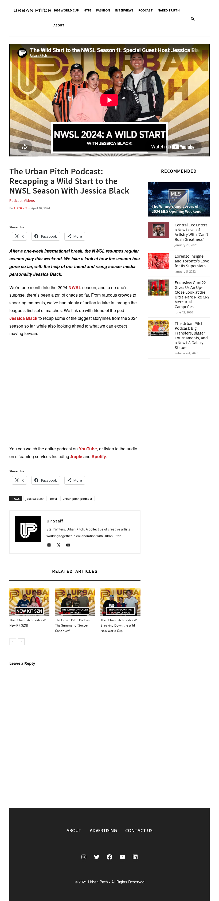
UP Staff (20, 208)
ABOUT (74, 830)
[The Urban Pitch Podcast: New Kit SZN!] (29, 602)
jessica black (35, 499)
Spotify (99, 456)
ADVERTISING (103, 830)
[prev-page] (12, 641)
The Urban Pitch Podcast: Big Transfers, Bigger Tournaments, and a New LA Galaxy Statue (191, 335)
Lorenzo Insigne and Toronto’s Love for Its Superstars (192, 260)
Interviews (124, 10)
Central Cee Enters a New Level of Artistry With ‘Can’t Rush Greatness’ (191, 232)
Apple (76, 456)
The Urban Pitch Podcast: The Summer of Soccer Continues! (73, 625)
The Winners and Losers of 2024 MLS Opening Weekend (177, 209)
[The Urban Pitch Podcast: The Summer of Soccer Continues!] (75, 602)
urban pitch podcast (77, 499)
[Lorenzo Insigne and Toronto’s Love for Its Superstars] (158, 261)
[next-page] (21, 641)
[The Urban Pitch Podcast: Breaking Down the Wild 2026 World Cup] (120, 602)
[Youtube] (70, 545)
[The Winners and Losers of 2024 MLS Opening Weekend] (179, 199)
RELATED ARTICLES (74, 571)
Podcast (145, 10)
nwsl (53, 499)
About (58, 25)
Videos (29, 200)
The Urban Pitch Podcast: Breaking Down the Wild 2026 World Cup (118, 625)
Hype (87, 10)
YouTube (88, 449)
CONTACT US (138, 830)
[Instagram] (50, 545)
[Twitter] (60, 545)
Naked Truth (169, 10)
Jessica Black (23, 318)
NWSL (74, 287)
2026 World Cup (66, 10)
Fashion (103, 10)
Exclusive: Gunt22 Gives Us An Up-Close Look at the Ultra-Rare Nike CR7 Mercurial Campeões (192, 294)
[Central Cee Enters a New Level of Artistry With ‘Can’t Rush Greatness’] (158, 230)
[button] (192, 19)
